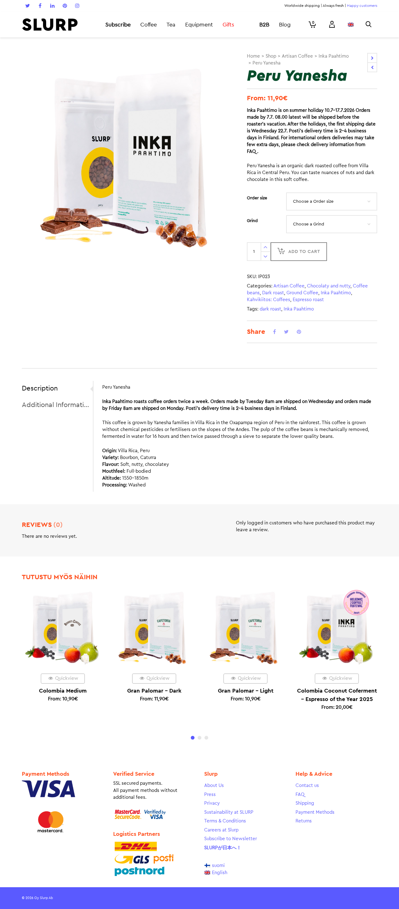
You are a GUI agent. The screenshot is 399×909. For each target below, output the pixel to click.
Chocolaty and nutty (328, 286)
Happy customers (362, 5)
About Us (214, 785)
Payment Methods (315, 812)
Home (253, 56)
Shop (271, 56)
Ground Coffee (302, 293)
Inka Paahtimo (334, 56)
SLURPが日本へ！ (222, 847)
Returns (304, 821)
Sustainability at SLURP (228, 812)
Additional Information (55, 404)
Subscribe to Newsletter (230, 838)
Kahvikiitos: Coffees (268, 299)
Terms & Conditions (225, 821)
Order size (257, 198)
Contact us (307, 785)
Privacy (212, 803)
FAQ (300, 794)
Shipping (305, 803)
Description (40, 388)
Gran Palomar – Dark (154, 691)
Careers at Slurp (221, 830)
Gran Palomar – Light (245, 691)
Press (210, 794)
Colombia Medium (63, 691)
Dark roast (273, 293)
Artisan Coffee (297, 56)
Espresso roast (308, 299)
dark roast (270, 309)
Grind (252, 221)
